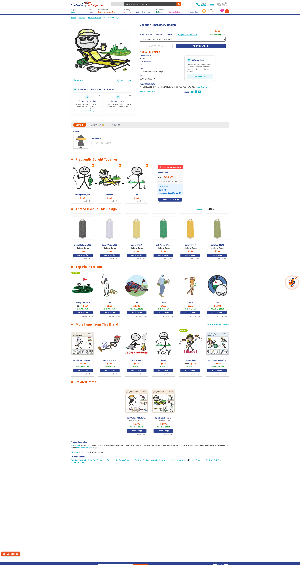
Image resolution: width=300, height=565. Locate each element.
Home (73, 18)
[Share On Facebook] (196, 92)
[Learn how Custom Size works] (130, 95)
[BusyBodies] (80, 141)
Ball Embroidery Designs (153, 460)
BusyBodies (76, 445)
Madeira (198, 209)
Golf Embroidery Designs (103, 460)
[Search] (178, 4)
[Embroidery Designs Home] (87, 4)
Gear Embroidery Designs (81, 460)
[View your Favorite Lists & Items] (222, 11)
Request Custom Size (187, 34)
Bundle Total (163, 172)
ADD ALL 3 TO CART (169, 200)
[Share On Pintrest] (199, 92)
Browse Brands (94, 18)
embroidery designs (84, 447)
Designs (82, 18)
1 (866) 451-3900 (207, 5)
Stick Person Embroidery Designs (128, 460)
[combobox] (150, 4)
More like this (87, 201)
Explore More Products (217, 324)
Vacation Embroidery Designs (176, 460)
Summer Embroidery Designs (201, 460)
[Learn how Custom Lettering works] (99, 95)
